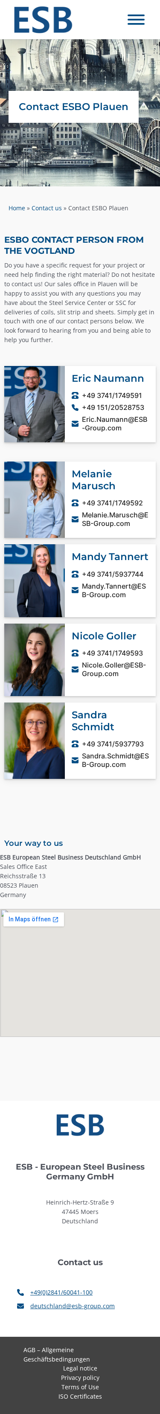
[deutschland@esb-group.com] (66, 1306)
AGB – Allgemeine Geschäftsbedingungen (56, 1354)
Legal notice (80, 1368)
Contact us (47, 208)
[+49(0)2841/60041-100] (55, 1292)
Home (17, 208)
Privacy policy (80, 1377)
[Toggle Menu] (136, 20)
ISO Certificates (80, 1396)
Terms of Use (80, 1387)
